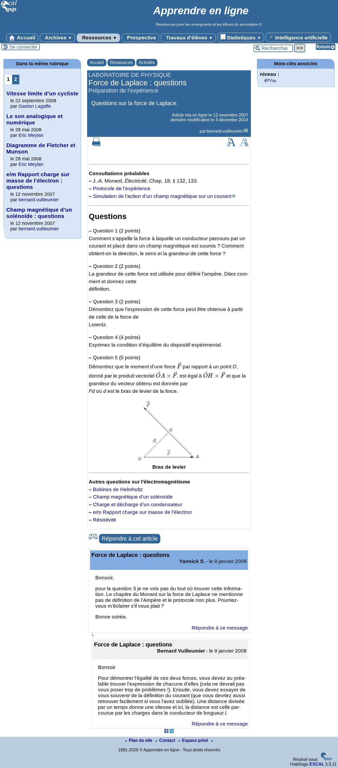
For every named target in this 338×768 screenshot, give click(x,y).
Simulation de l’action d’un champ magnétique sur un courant (162, 196)
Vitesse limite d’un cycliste (42, 93)
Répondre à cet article (130, 538)
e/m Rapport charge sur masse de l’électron (142, 512)
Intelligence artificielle (301, 37)
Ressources (99, 37)
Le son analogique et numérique (34, 119)
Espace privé (195, 740)
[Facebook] (166, 731)
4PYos (270, 80)
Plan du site (141, 740)
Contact (167, 740)
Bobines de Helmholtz (118, 489)
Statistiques (243, 37)
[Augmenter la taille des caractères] (231, 144)
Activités (147, 62)
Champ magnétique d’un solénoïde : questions (39, 213)
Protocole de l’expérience (122, 188)
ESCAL (316, 764)
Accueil (25, 37)
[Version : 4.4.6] (326, 759)
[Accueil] (9, 12)
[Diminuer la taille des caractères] (244, 144)
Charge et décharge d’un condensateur (137, 504)
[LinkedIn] (172, 731)
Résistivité (104, 520)
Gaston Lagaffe (34, 106)
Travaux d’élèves (189, 37)
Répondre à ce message (220, 628)
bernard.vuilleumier (225, 131)
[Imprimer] (96, 144)
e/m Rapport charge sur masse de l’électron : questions (37, 180)
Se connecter (23, 47)
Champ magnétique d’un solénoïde (133, 497)
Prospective (141, 37)
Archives (58, 37)
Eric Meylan (30, 135)
